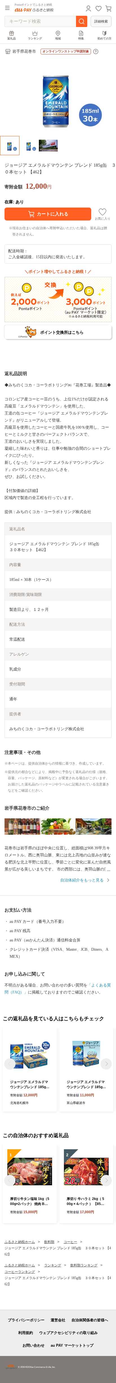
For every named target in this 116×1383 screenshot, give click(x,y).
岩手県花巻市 (24, 51)
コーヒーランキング (20, 1272)
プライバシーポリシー (26, 1320)
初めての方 (104, 38)
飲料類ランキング (83, 1265)
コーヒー (70, 1242)
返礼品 (11, 38)
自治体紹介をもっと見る (82, 880)
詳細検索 (101, 21)
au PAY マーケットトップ (72, 1345)
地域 (58, 38)
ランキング (35, 38)
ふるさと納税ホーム (20, 1242)
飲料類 (49, 1242)
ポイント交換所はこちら (62, 332)
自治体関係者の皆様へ (90, 1320)
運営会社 (58, 1320)
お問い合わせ (33, 1345)
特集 (81, 38)
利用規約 (25, 1333)
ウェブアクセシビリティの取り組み (68, 1333)
